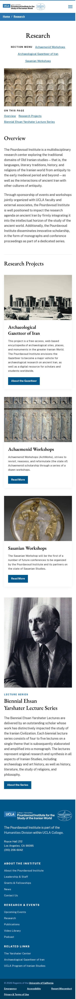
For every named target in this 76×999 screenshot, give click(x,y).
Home (6, 16)
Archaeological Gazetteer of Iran (38, 53)
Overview (10, 115)
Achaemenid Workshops (50, 46)
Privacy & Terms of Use (16, 994)
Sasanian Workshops (38, 60)
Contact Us (11, 895)
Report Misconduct (61, 988)
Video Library (12, 930)
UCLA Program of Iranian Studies (24, 965)
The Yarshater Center (17, 953)
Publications (12, 924)
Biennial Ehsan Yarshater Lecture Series (29, 121)
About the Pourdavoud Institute (24, 870)
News (7, 889)
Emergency (10, 988)
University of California (41, 983)
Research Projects (30, 115)
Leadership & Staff (16, 876)
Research (19, 16)
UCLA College (52, 832)
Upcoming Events (15, 911)
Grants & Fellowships (17, 882)
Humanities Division (18, 832)
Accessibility (34, 988)
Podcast (9, 936)
